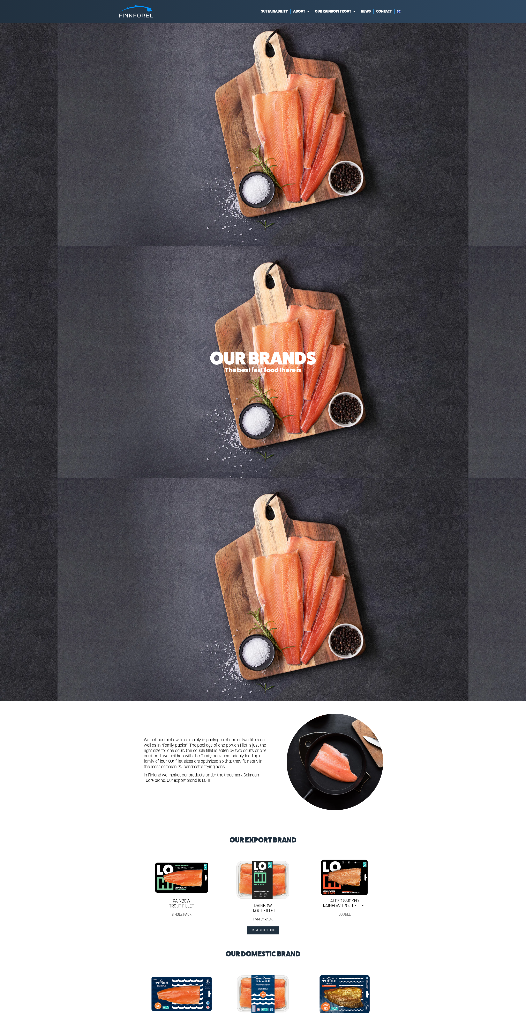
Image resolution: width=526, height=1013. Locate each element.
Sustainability (274, 11)
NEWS (366, 11)
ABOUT (299, 11)
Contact (384, 11)
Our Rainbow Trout (333, 11)
